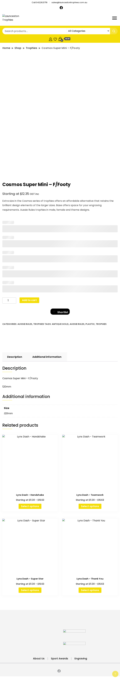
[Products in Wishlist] (55, 39)
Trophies (38, 324)
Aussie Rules (25, 324)
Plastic (90, 324)
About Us (39, 658)
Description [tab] (14, 357)
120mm (8, 413)
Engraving (81, 658)
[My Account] (50, 39)
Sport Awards (59, 658)
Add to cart (29, 300)
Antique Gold (60, 324)
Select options (30, 506)
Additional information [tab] (46, 357)
